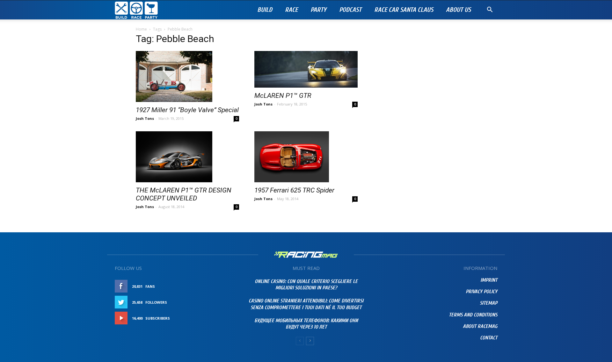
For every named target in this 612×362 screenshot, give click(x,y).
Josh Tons (145, 118)
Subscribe (222, 318)
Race (291, 9)
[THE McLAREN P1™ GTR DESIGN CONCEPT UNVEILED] (187, 156)
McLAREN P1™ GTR (282, 95)
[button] (489, 10)
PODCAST (350, 9)
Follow (224, 302)
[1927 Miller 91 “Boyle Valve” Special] (187, 76)
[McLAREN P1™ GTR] (306, 69)
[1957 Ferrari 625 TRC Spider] (306, 156)
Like (228, 286)
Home (141, 29)
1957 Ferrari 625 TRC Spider (294, 190)
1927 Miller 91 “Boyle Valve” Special (187, 110)
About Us (458, 9)
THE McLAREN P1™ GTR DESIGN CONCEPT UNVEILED (183, 194)
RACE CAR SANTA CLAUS (403, 9)
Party (318, 9)
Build (264, 9)
